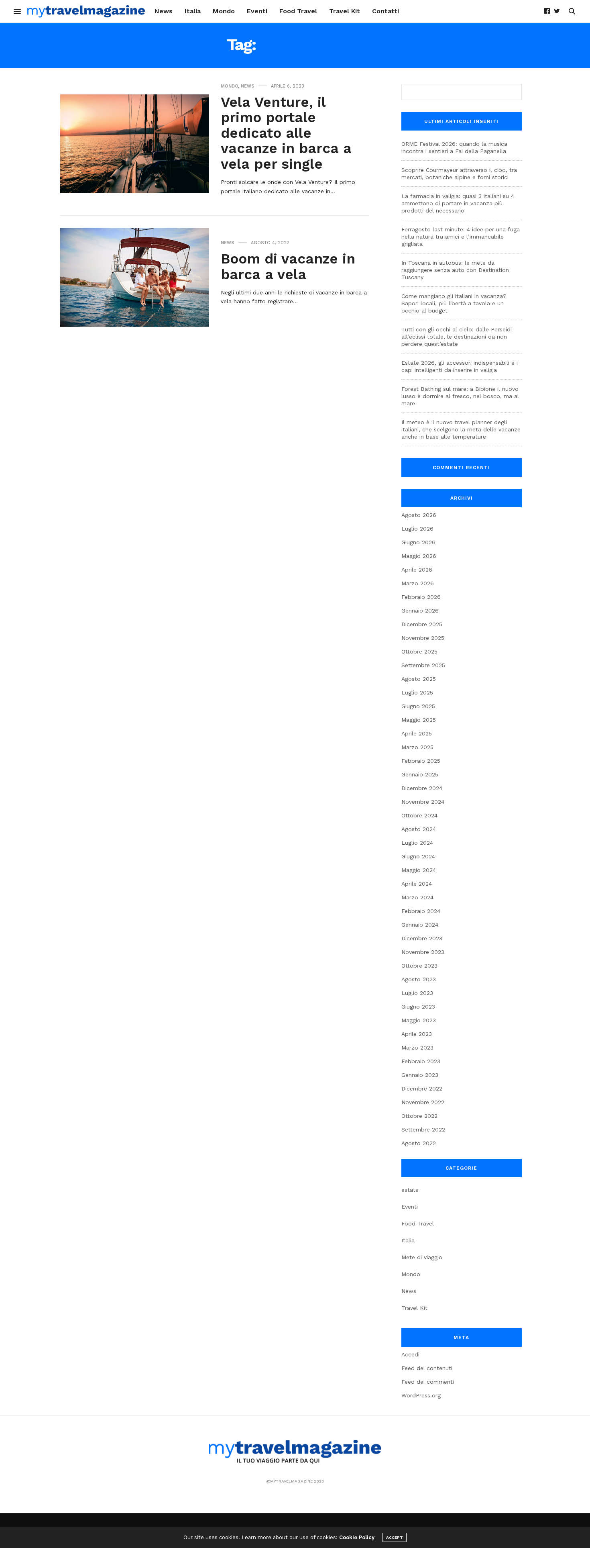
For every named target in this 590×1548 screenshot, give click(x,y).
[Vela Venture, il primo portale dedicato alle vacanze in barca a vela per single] (134, 143)
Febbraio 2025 (420, 761)
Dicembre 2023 (421, 938)
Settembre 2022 (423, 1129)
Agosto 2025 (418, 679)
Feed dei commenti (427, 1381)
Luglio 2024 (417, 842)
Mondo (224, 11)
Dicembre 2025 (421, 624)
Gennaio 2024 (419, 924)
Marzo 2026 (417, 583)
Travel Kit (344, 11)
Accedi (410, 1354)
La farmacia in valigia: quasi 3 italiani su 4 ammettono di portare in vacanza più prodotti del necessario (457, 203)
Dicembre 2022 (421, 1088)
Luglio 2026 (417, 528)
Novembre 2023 (422, 952)
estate (410, 1190)
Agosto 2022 (418, 1143)
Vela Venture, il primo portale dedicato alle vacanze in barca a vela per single (286, 133)
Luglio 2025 (417, 692)
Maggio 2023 (418, 1020)
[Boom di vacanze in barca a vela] (134, 277)
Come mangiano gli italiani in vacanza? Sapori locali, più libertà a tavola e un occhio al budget (454, 303)
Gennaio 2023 (419, 1075)
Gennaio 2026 (420, 610)
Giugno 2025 (418, 706)
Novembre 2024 (422, 802)
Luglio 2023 (417, 993)
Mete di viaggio (421, 1257)
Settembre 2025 (423, 665)
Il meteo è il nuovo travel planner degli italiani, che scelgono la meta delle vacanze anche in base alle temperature (461, 429)
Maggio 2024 (418, 870)
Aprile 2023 (416, 1034)
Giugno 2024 (418, 856)
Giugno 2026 (418, 542)
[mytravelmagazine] (86, 11)
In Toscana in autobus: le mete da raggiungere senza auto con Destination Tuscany (455, 269)
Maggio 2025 (418, 720)
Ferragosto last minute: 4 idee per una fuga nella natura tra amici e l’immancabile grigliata (460, 236)
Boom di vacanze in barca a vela (288, 266)
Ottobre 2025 (419, 651)
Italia (193, 11)
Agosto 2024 (418, 829)
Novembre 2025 (422, 638)
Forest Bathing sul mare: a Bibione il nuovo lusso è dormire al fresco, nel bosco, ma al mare (460, 396)
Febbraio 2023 (420, 1061)
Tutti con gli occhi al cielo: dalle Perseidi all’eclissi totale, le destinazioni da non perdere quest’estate (456, 336)
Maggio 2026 (418, 556)
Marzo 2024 (417, 897)
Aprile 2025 (416, 733)
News (164, 11)
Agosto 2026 (418, 515)
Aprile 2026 (416, 569)
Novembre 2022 (422, 1102)
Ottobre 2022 (419, 1116)
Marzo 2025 (417, 747)
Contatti (385, 11)
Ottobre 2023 (419, 965)
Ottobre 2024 (419, 815)
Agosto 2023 (418, 979)
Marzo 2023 (417, 1047)
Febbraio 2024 (420, 911)
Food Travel (298, 11)
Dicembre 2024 (421, 788)
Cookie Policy (356, 1537)
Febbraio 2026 (421, 597)
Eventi (257, 11)
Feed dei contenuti (426, 1368)
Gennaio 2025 (419, 774)
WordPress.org (421, 1395)
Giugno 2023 (418, 1006)
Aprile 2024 (416, 883)
